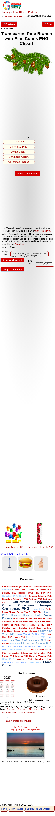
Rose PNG (31, 646)
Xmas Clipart (18, 151)
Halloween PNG (36, 625)
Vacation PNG (24, 659)
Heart (49, 634)
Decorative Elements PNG (40, 547)
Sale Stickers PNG (18, 649)
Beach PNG (46, 590)
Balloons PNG (19, 590)
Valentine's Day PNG (14, 662)
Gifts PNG (7, 621)
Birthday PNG (9, 593)
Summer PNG (21, 656)
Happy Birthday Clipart (23, 628)
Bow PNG (46, 593)
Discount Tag (37, 609)
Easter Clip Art (9, 612)
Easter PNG (22, 612)
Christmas (19, 141)
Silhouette (14, 653)
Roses (41, 646)
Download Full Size (27, 173)
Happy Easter (13, 631)
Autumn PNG (8, 586)
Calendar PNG (45, 596)
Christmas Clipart (19, 156)
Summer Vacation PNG (40, 656)
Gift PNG (47, 618)
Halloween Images (19, 625)
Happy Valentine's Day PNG (30, 634)
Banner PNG (33, 590)
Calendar (33, 596)
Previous (10, 24)
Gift (26, 618)
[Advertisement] (27, 105)
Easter (49, 609)
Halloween (17, 621)
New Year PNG (18, 640)
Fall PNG (33, 612)
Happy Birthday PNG (14, 547)
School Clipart (37, 650)
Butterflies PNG (10, 596)
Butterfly (23, 596)
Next (49, 24)
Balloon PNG (45, 586)
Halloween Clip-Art (32, 621)
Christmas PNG (13, 16)
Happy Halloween (29, 631)
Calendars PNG (20, 599)
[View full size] (27, 76)
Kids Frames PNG (36, 637)
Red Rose (14, 643)
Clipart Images (16, 809)
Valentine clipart (43, 659)
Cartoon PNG (35, 599)
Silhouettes (26, 653)
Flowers (15, 615)
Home (4, 809)
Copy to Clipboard (12, 260)
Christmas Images (18, 161)
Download (20, 244)
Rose (21, 646)
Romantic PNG (10, 646)
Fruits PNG (18, 618)
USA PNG (8, 659)
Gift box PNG (35, 618)
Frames (7, 618)
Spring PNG (8, 656)
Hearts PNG (19, 637)
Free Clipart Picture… (26, 12)
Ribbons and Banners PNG (36, 643)
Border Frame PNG (28, 593)
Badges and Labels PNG (26, 586)
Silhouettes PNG (43, 653)
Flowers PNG (31, 615)
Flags (40, 612)
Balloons (6, 589)
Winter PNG (34, 662)
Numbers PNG (37, 640)
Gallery (6, 12)
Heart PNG (7, 637)
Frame (47, 615)
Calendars (7, 599)
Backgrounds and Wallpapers (39, 809)
